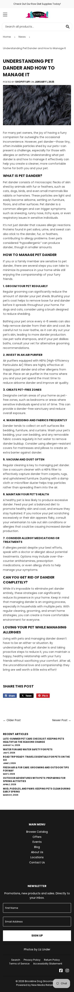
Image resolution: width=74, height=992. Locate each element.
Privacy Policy (32, 959)
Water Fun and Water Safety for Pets (27, 749)
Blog (37, 847)
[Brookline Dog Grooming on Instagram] (67, 971)
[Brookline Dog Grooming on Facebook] (61, 971)
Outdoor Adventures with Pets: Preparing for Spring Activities (34, 779)
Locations (37, 857)
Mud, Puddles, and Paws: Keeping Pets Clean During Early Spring (36, 790)
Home (7, 37)
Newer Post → (61, 720)
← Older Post (12, 720)
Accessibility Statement (47, 963)
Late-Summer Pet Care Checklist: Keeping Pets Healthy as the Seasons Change (33, 740)
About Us (37, 852)
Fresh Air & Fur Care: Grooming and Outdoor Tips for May (36, 769)
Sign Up (37, 936)
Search (15, 959)
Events (37, 842)
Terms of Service (19, 963)
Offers (37, 837)
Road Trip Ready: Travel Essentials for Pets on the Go (36, 758)
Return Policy (52, 959)
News (22, 37)
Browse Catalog (37, 832)
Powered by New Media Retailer (35, 985)
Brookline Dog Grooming (40, 981)
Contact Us (37, 862)
